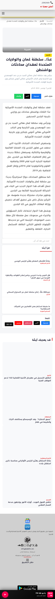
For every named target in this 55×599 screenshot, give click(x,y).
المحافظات (48, 417)
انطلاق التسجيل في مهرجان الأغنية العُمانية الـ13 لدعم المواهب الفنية (27, 379)
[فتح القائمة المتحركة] (3, 13)
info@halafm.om (27, 549)
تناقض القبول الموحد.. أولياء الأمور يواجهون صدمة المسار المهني (29, 503)
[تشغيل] (5, 594)
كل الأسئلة (46, 280)
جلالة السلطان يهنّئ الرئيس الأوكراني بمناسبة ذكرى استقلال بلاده (28, 462)
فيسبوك (36, 96)
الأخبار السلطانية (45, 263)
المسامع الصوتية (45, 311)
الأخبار (42, 21)
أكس (27, 96)
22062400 (45, 3)
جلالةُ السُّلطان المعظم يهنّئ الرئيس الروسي (32, 261)
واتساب (18, 96)
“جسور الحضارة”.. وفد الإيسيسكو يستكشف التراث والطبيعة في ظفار (30, 421)
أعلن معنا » (46, 7)
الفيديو (48, 500)
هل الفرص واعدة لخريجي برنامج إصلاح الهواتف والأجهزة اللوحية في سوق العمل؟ (28, 276)
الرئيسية (49, 21)
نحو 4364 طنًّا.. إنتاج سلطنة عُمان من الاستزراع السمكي (28, 292)
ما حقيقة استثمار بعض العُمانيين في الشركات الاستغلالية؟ (32, 308)
